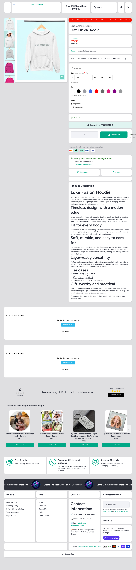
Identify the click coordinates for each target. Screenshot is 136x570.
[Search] (93, 7)
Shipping (74, 51)
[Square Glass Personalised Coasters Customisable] (116, 421)
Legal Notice (11, 515)
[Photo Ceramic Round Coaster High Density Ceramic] (20, 421)
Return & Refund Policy (15, 509)
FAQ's (41, 512)
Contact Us (43, 509)
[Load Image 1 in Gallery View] (9, 24)
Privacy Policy (11, 502)
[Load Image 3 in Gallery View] (9, 53)
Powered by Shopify (95, 546)
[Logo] (36, 7)
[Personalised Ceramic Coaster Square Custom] (52, 421)
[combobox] (104, 7)
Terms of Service (12, 512)
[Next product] (129, 429)
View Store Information (83, 165)
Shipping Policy (12, 506)
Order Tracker (44, 515)
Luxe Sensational (83, 546)
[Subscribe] (127, 504)
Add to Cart (20, 445)
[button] (128, 7)
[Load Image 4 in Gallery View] (9, 67)
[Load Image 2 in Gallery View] (9, 39)
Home (41, 502)
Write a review (68, 325)
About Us (42, 506)
